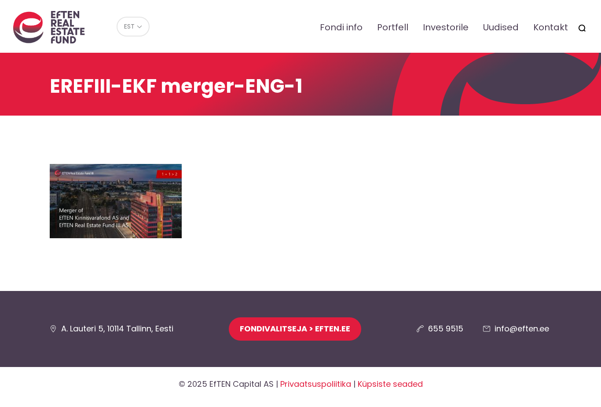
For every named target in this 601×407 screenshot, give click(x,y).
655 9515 (445, 328)
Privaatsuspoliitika (315, 383)
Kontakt (550, 27)
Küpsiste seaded (390, 383)
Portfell (392, 27)
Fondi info (341, 27)
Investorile (446, 27)
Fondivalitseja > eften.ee (295, 328)
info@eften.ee (522, 328)
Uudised (501, 27)
